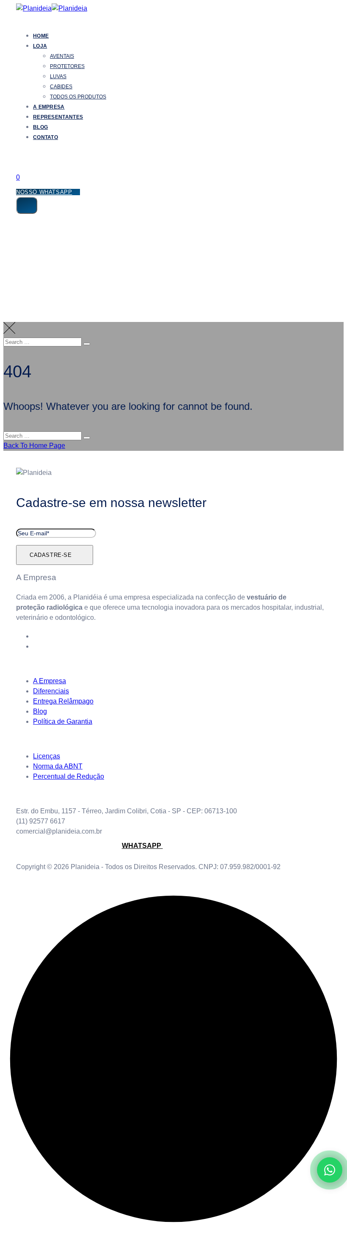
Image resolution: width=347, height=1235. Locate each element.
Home (41, 36)
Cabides (61, 87)
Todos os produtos (78, 97)
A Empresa (49, 107)
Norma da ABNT (58, 766)
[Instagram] (38, 636)
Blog (40, 127)
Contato (45, 137)
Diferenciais (51, 691)
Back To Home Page (34, 445)
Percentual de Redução (68, 776)
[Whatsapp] (38, 646)
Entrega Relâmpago (63, 701)
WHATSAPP (142, 845)
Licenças (46, 756)
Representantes (58, 117)
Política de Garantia (62, 721)
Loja (40, 46)
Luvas (58, 76)
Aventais (62, 56)
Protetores (67, 66)
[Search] (21, 158)
